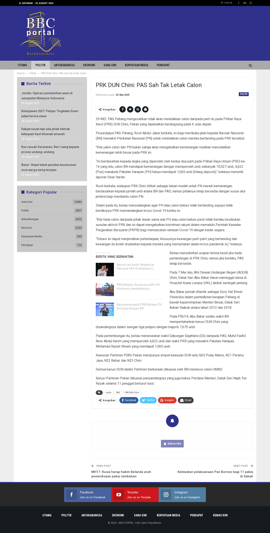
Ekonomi (89, 65)
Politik (40, 65)
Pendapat (163, 65)
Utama (22, 65)
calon (108, 392)
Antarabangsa (64, 65)
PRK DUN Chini (132, 392)
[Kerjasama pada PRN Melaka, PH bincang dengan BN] (105, 309)
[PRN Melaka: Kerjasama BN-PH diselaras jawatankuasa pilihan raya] (105, 289)
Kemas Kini (220, 515)
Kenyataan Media (136, 65)
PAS (118, 392)
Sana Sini (110, 65)
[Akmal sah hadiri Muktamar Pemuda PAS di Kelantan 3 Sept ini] (105, 269)
